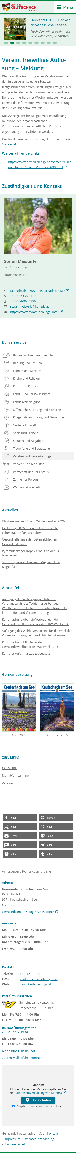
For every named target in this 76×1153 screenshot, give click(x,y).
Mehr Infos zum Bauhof (18, 1051)
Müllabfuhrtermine (15, 775)
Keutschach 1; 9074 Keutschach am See (39, 291)
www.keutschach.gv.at (35, 984)
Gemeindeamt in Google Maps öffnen (30, 912)
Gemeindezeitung (17, 674)
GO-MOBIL (9, 768)
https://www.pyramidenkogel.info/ (36, 312)
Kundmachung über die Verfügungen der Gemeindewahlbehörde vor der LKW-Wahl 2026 (35, 621)
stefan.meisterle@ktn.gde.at (29, 306)
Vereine (7, 783)
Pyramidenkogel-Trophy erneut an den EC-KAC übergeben (34, 553)
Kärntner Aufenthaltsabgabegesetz (26, 653)
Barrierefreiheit (15, 1144)
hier (11, 144)
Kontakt (52, 1133)
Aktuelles (10, 509)
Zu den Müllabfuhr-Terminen (22, 1058)
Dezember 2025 (57, 735)
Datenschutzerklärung (39, 1139)
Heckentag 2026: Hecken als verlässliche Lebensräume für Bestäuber (30, 530)
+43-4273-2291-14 (23, 296)
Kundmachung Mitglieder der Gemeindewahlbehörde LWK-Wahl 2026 (30, 644)
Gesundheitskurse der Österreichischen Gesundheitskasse (29, 541)
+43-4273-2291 (31, 974)
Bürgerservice (14, 342)
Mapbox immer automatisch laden (40, 1106)
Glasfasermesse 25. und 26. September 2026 (33, 521)
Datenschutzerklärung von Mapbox (40, 1093)
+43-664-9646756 (23, 301)
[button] (6, 43)
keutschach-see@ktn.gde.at (39, 979)
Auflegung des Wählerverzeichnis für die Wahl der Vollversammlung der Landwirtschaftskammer (37, 633)
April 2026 (19, 735)
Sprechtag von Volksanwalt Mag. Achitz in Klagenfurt (31, 564)
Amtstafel (10, 587)
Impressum (12, 1139)
